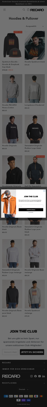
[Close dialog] (44, 191)
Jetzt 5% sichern (31, 209)
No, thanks (31, 212)
